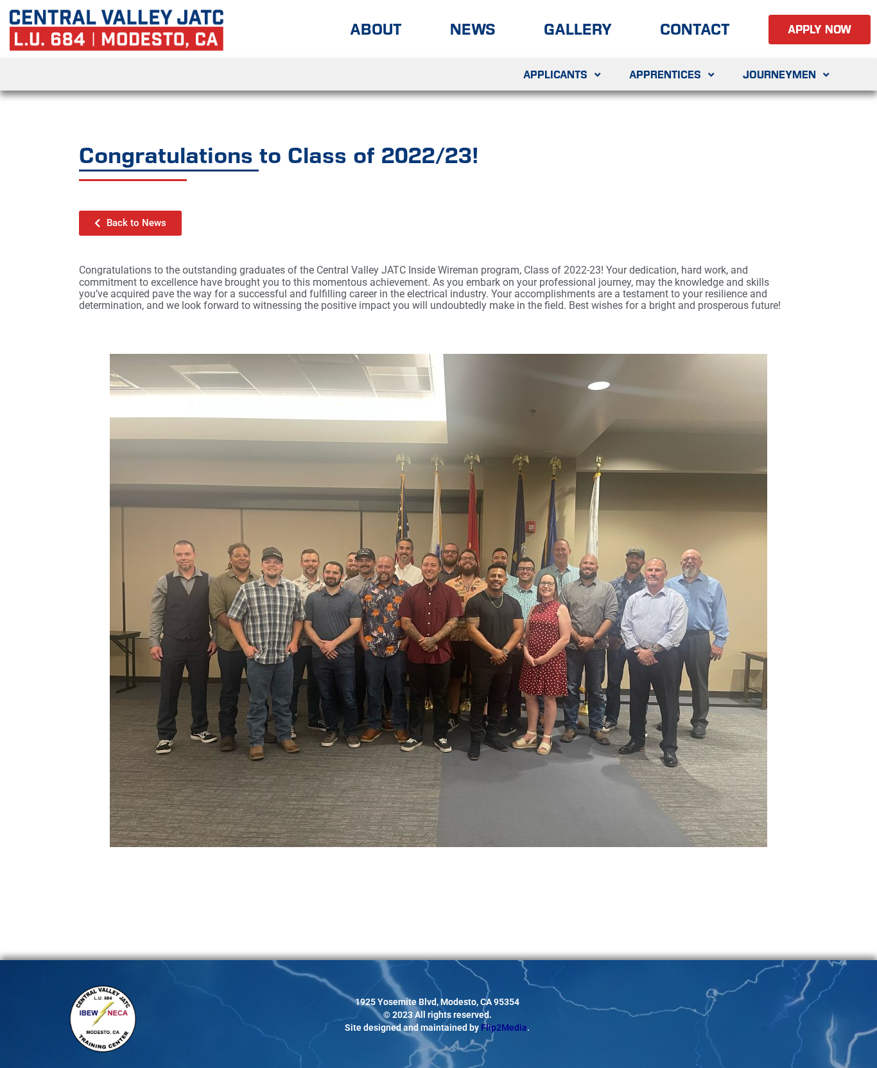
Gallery (578, 29)
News (473, 29)
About (376, 29)
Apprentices (665, 74)
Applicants (555, 74)
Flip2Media (504, 1027)
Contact (695, 29)
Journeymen (779, 74)
